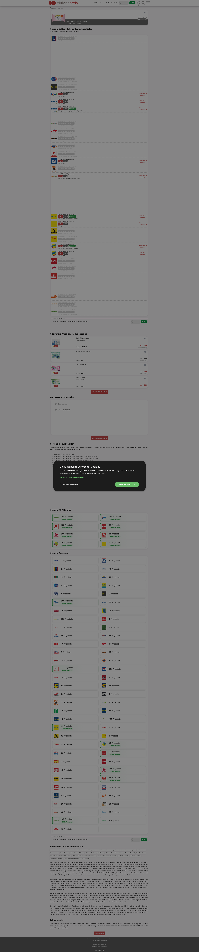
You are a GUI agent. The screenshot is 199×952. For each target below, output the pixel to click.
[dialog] (99, 476)
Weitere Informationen (96, 473)
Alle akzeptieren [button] (127, 484)
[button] (99, 477)
